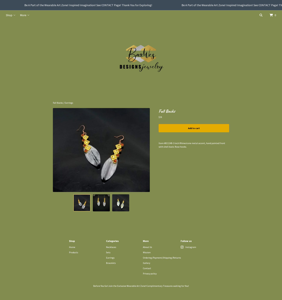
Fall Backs (58, 102)
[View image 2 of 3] (101, 202)
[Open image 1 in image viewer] (101, 150)
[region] (141, 5)
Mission (147, 252)
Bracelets (111, 262)
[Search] (261, 15)
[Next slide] (145, 150)
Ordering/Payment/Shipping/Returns (162, 257)
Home (72, 247)
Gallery (146, 262)
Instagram (190, 247)
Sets (108, 252)
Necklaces (111, 247)
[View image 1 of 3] (81, 202)
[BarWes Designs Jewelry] (141, 61)
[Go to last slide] (57, 150)
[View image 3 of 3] (120, 202)
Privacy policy (150, 273)
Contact (147, 268)
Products (73, 252)
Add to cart (194, 128)
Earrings (69, 102)
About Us (147, 247)
